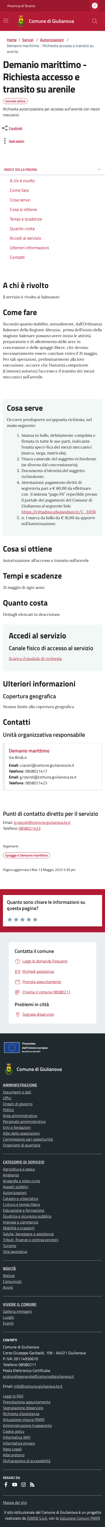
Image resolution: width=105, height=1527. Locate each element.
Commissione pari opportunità (28, 1139)
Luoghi (8, 1317)
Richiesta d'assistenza (21, 1414)
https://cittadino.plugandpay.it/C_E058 (58, 511)
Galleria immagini (17, 1311)
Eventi (8, 1323)
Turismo (9, 1246)
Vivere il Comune (19, 1304)
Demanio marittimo (29, 750)
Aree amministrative (20, 1116)
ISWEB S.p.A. (37, 1518)
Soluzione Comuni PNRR (80, 1518)
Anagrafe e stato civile (21, 1181)
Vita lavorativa (15, 1251)
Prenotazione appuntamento (26, 1402)
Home (12, 40)
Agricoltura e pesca (19, 1169)
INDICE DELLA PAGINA (20, 169)
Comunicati (12, 1281)
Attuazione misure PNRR (23, 1419)
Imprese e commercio (20, 1222)
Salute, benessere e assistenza (28, 1234)
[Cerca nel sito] (95, 21)
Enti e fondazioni (17, 1127)
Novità (9, 1268)
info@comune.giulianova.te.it (38, 1386)
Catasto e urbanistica (20, 1198)
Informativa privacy (19, 1443)
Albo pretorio (13, 1455)
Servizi (27, 40)
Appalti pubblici (15, 1187)
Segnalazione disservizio (23, 1408)
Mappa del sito (15, 1502)
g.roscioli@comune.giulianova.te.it (42, 822)
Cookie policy (13, 1431)
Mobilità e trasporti (19, 1228)
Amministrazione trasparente (27, 1425)
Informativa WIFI (17, 1437)
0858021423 (30, 828)
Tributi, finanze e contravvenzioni (30, 1240)
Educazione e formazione (23, 1210)
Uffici (7, 1098)
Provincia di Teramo (21, 5)
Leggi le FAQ (13, 1396)
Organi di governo (17, 1104)
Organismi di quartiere (21, 1145)
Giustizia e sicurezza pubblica (27, 1216)
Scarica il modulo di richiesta (35, 658)
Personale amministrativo (24, 1121)
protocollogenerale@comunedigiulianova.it (38, 1376)
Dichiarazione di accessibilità (26, 1461)
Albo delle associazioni (21, 1133)
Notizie (9, 1275)
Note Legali (12, 1449)
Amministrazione (20, 1085)
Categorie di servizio (23, 1162)
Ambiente (11, 1175)
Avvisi (8, 1287)
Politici (8, 1110)
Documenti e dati (17, 1092)
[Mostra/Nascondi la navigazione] (6, 21)
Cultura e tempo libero (21, 1204)
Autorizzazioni (52, 40)
